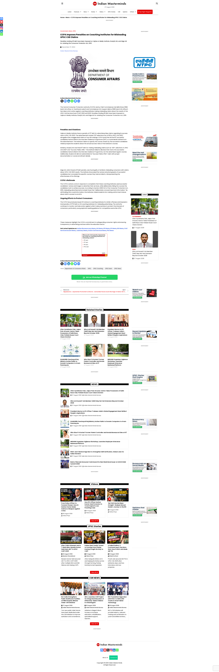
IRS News (120, 228)
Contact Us (113, 657)
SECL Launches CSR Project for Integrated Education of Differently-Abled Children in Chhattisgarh (94, 600)
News (85, 12)
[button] (62, 3)
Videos (101, 12)
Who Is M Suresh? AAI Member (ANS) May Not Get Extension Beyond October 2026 (94, 331)
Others (132, 12)
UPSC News (117, 268)
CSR (119, 12)
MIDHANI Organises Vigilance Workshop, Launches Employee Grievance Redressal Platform (118, 362)
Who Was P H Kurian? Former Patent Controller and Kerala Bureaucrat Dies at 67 (94, 361)
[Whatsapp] (71, 100)
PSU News (110, 230)
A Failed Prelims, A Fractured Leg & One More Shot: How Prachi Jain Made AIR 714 (117, 548)
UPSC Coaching (98, 268)
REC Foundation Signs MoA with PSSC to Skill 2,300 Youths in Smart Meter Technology (117, 600)
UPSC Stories (111, 12)
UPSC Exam (108, 268)
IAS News (99, 228)
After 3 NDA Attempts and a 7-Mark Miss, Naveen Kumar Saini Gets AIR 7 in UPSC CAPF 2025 (71, 548)
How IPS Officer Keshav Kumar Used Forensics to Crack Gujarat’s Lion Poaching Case (93, 505)
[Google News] (78, 100)
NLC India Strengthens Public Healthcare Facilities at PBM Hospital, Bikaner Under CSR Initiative (70, 600)
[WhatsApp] (117, 650)
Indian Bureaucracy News (86, 228)
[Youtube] (105, 650)
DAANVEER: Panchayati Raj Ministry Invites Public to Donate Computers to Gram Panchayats (70, 362)
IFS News (113, 228)
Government (64, 31)
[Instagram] (111, 650)
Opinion (125, 12)
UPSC (74, 31)
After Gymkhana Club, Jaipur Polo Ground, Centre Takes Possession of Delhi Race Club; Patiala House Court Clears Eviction (70, 333)
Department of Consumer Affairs (75, 268)
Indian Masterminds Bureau (69, 51)
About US (105, 657)
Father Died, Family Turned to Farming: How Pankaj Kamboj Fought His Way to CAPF (94, 548)
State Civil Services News (97, 230)
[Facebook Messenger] (75, 100)
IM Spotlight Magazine (145, 12)
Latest (69, 12)
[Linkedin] (68, 100)
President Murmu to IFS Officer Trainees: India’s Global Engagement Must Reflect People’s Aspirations (117, 332)
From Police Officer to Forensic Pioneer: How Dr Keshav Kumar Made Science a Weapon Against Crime (70, 507)
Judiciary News (81, 230)
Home (62, 17)
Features (76, 12)
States (93, 12)
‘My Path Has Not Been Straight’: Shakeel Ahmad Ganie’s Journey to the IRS (117, 505)
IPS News (106, 228)
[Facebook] (65, 100)
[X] (61, 100)
